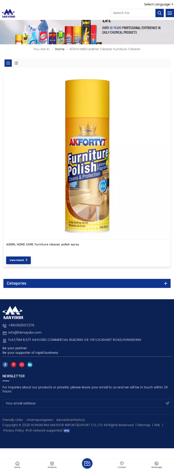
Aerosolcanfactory (70, 420)
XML (157, 425)
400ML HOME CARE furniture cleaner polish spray (42, 244)
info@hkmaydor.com (24, 332)
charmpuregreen (40, 420)
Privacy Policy (13, 430)
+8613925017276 (21, 325)
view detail (17, 260)
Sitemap (143, 425)
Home (60, 49)
